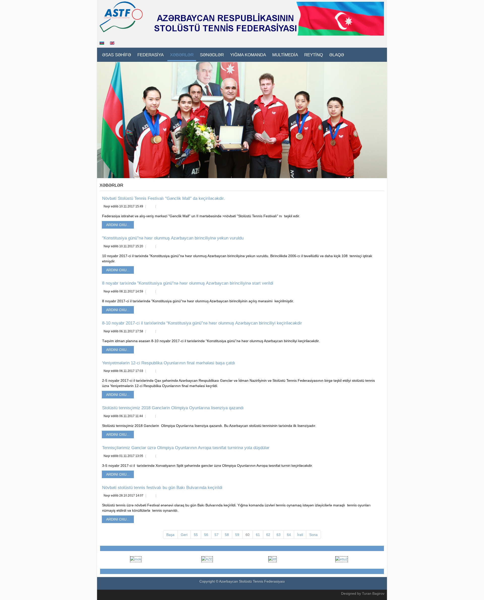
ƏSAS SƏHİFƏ (116, 54)
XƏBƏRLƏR (182, 54)
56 (206, 535)
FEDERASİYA (150, 54)
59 (237, 535)
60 (248, 535)
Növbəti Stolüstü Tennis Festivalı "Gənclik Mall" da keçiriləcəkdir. (163, 198)
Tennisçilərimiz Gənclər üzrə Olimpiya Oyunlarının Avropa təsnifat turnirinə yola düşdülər (185, 447)
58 (227, 535)
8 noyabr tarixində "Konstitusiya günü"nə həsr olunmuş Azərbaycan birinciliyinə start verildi (187, 283)
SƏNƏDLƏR (212, 54)
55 (196, 535)
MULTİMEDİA (285, 54)
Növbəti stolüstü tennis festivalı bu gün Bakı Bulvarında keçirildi (162, 487)
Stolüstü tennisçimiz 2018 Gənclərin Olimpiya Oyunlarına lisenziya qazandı (173, 407)
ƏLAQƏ (336, 54)
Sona (313, 535)
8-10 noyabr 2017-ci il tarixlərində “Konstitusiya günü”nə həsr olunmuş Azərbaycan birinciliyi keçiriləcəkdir (202, 323)
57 (217, 535)
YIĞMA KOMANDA (248, 54)
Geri (184, 535)
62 (268, 535)
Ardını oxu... (118, 225)
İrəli (300, 535)
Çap (150, 207)
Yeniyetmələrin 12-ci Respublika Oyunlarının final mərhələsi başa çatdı (168, 363)
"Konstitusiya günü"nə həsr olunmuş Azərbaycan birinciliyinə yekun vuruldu (173, 238)
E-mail (161, 207)
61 (258, 535)
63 (279, 535)
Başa (170, 535)
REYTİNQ (313, 54)
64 (289, 535)
